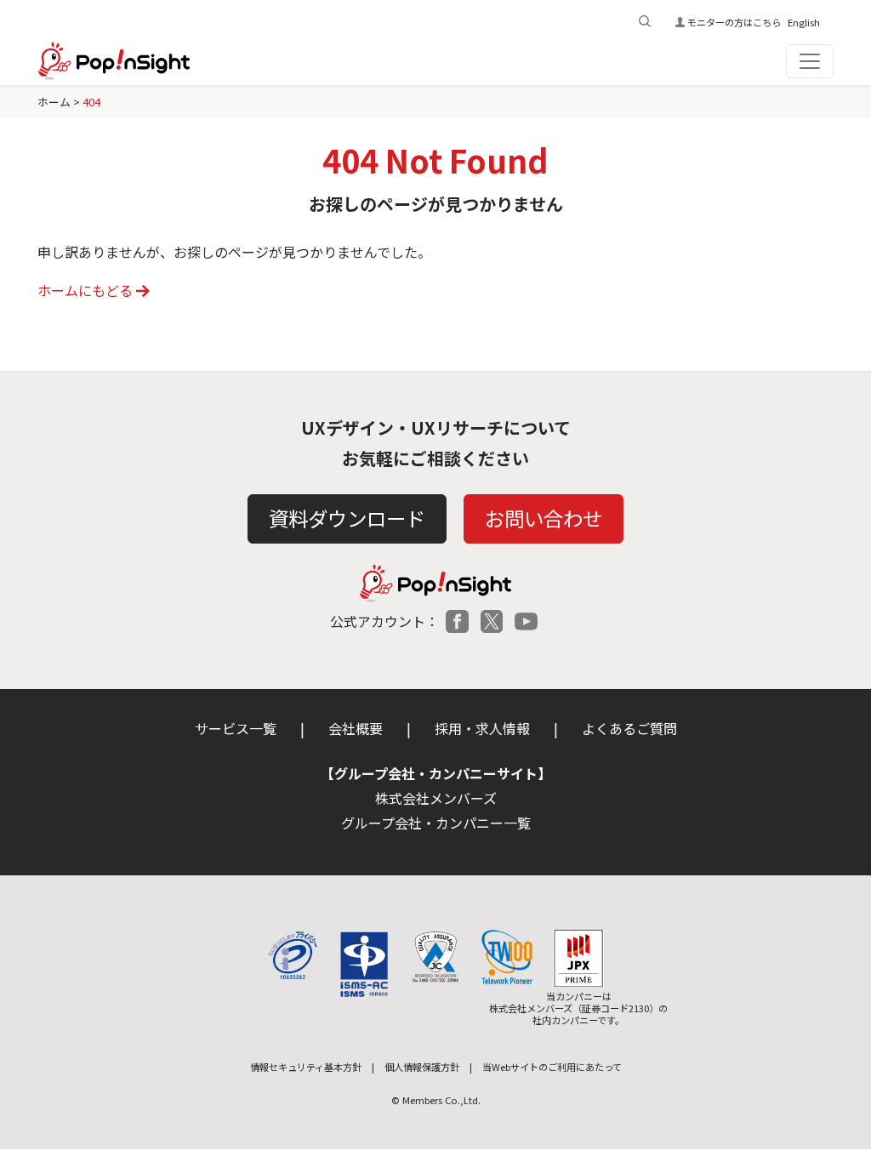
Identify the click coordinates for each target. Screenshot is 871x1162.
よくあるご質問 (629, 728)
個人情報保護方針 (421, 1067)
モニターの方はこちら (734, 22)
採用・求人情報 (482, 728)
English (804, 22)
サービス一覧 (235, 728)
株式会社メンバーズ (436, 798)
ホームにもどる (85, 290)
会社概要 (355, 728)
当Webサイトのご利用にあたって (552, 1067)
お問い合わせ (543, 518)
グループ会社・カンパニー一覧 (436, 822)
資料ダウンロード (347, 518)
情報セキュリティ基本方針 (305, 1067)
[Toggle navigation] (810, 61)
